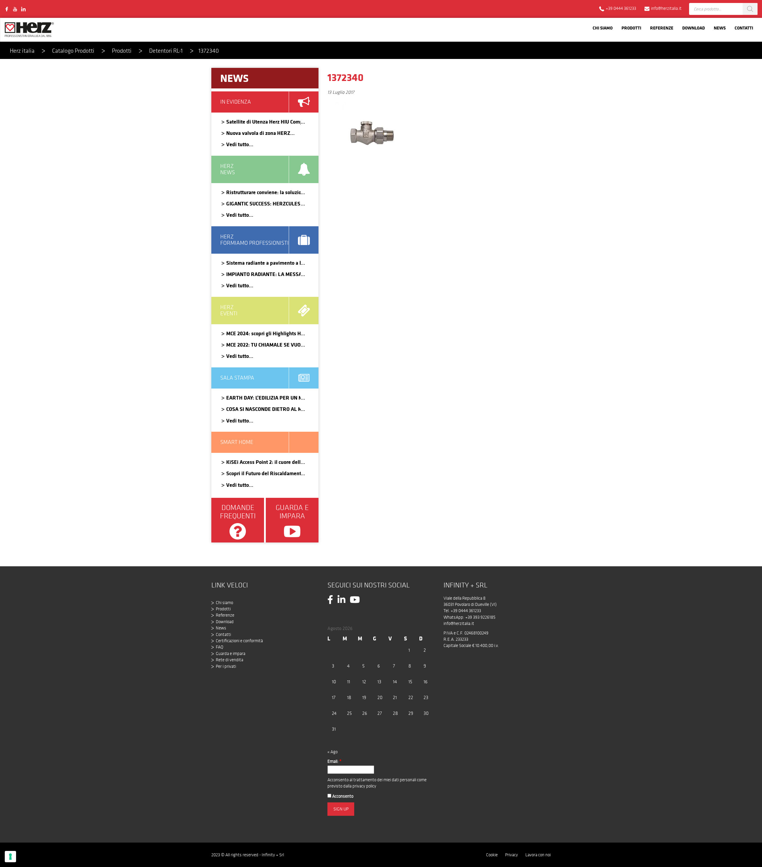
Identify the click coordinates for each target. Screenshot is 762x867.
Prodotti (631, 28)
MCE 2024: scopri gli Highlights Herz (263, 333)
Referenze (661, 28)
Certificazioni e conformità (239, 640)
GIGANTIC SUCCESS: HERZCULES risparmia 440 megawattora (263, 203)
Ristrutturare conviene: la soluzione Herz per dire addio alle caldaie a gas (263, 192)
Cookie (492, 854)
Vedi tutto (237, 144)
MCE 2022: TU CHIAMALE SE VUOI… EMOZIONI (263, 344)
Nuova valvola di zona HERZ (258, 133)
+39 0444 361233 (466, 610)
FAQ (219, 647)
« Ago (332, 751)
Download (693, 28)
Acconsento (342, 796)
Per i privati (226, 666)
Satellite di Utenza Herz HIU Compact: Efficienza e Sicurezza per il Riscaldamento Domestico (263, 121)
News (720, 28)
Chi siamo (603, 28)
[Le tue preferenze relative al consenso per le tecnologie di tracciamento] (10, 856)
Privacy (511, 854)
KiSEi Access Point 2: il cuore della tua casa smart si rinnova (263, 462)
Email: (334, 761)
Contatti (744, 28)
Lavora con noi (538, 854)
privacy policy (364, 786)
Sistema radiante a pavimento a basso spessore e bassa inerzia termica (263, 262)
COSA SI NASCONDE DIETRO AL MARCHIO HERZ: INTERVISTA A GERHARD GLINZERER (263, 409)
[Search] (750, 9)
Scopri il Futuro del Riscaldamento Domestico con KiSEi (263, 473)
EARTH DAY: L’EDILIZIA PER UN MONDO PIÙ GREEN (263, 397)
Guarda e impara (230, 653)
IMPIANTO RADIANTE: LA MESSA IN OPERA (263, 274)
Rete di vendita (229, 659)
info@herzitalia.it (459, 623)
